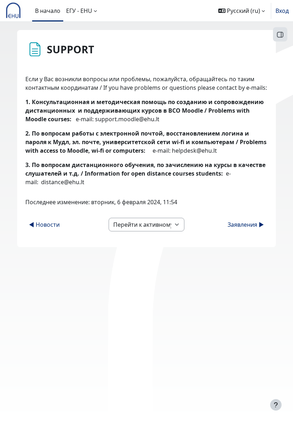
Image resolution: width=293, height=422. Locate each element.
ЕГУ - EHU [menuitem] (79, 11)
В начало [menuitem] (47, 11)
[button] (241, 10)
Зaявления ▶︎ (246, 225)
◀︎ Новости (44, 225)
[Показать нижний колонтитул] (276, 405)
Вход (282, 11)
